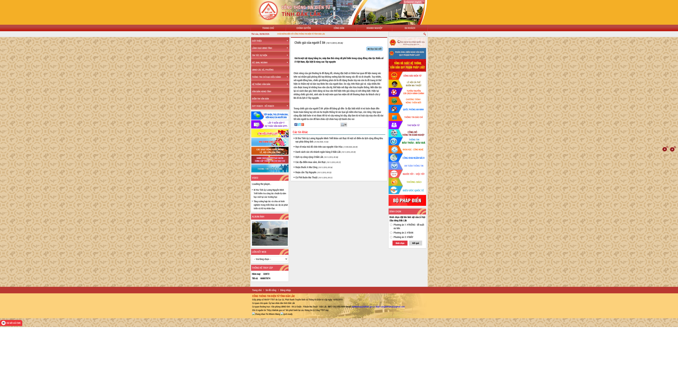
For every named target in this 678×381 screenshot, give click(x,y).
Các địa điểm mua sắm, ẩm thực (318, 162)
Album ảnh (258, 216)
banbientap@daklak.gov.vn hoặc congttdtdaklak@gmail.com (378, 306)
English (418, 1)
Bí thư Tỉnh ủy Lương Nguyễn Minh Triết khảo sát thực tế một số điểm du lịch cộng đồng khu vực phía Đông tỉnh (339, 140)
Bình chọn (400, 243)
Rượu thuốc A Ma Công (313, 167)
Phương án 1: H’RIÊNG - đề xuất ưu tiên (409, 226)
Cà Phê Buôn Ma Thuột (313, 177)
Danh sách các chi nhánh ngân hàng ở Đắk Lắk (325, 151)
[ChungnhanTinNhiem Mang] (266, 313)
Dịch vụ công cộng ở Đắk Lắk (316, 157)
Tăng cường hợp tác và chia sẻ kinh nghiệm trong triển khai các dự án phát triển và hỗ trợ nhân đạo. (271, 205)
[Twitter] (299, 124)
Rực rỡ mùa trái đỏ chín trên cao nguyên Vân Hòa (326, 146)
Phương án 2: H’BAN (403, 232)
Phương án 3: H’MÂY (403, 237)
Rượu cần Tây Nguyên (313, 172)
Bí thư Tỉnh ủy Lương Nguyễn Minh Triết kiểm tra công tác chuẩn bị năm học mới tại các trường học (270, 193)
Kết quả (415, 243)
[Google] (302, 124)
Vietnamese (408, 1)
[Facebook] (296, 124)
